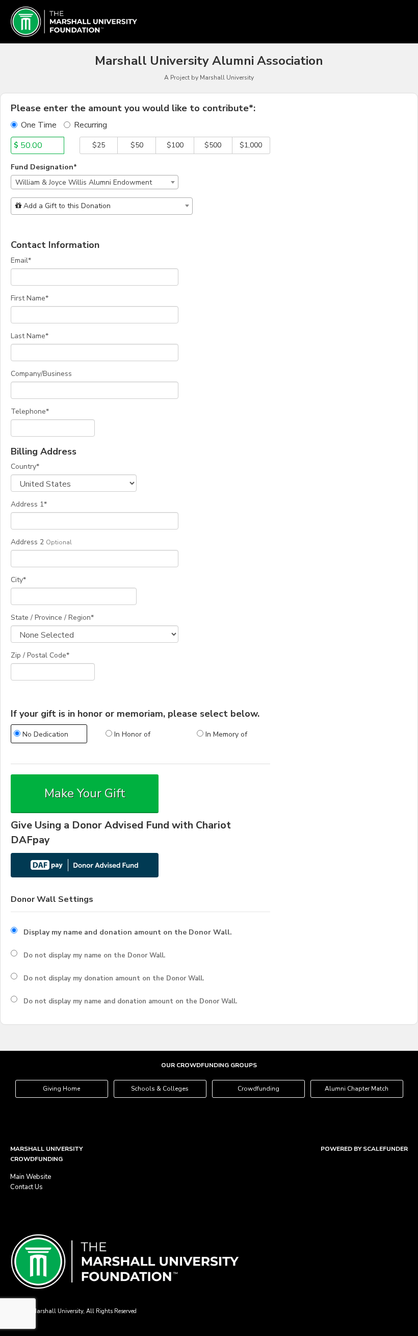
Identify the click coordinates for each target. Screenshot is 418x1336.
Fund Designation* (44, 167)
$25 (98, 145)
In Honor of (131, 734)
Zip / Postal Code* (40, 655)
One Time (39, 125)
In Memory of (225, 734)
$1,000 (251, 145)
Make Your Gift (84, 793)
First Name (29, 298)
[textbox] (101, 206)
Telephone (30, 411)
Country (25, 466)
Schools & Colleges (160, 1089)
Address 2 (27, 542)
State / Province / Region (52, 617)
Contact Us (26, 1187)
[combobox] (94, 182)
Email (21, 260)
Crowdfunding (258, 1089)
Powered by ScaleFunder (364, 1149)
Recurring (90, 125)
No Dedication (44, 734)
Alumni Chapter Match (356, 1089)
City (18, 580)
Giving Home (61, 1089)
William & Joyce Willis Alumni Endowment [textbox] (83, 182)
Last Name (29, 336)
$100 (175, 145)
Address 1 (29, 504)
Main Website (30, 1176)
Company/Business (41, 374)
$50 (136, 145)
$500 (212, 145)
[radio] (49, 735)
